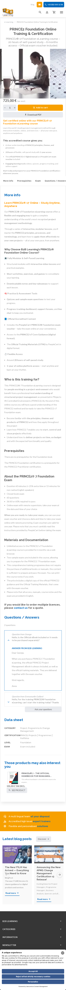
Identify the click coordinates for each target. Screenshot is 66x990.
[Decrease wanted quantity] (5, 108)
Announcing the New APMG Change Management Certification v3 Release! (48, 873)
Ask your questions (43, 709)
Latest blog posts (17, 839)
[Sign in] (47, 12)
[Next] (59, 875)
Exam (38, 181)
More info (8, 181)
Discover (42, 839)
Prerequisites (24, 181)
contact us (21, 607)
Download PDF (34, 115)
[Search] (40, 12)
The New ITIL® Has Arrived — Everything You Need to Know (17, 870)
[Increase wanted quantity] (15, 108)
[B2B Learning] (8, 12)
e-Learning (8, 22)
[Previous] (6, 875)
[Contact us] (39, 4)
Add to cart (42, 107)
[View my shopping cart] (54, 12)
